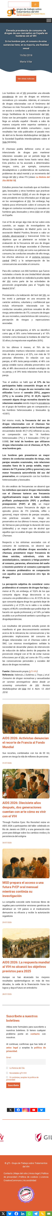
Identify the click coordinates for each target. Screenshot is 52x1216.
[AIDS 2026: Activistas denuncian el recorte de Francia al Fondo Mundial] (26, 732)
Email (8, 1057)
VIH (24, 93)
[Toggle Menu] (48, 20)
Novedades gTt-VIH (18, 1073)
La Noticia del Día (16, 1068)
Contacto (8, 1173)
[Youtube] (33, 1110)
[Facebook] (18, 1110)
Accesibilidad (29, 1180)
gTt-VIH (33, 671)
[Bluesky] (41, 1110)
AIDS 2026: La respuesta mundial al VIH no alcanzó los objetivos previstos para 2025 (26, 966)
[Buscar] (35, 4)
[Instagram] (26, 1110)
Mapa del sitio (20, 1173)
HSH (25, 194)
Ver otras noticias (26, 78)
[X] (10, 1110)
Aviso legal (34, 1173)
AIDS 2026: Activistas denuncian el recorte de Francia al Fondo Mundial (25, 742)
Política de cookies (28, 1177)
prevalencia (7, 96)
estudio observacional (13, 236)
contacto (35, 1034)
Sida (44, 135)
